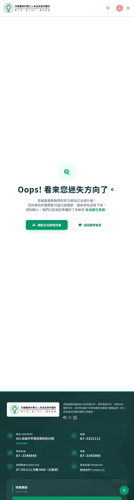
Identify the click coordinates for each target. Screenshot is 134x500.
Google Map (21, 443)
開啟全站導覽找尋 (49, 225)
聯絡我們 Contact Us (92, 470)
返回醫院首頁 (92, 225)
